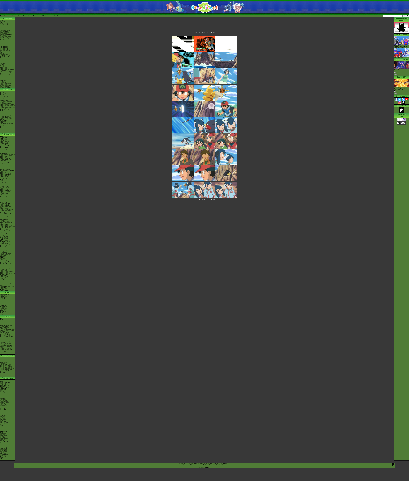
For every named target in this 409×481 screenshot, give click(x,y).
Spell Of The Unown (4, 323)
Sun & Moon (3, 168)
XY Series (2, 312)
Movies (7, 317)
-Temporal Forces (4, 407)
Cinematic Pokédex (4, 58)
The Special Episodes (5, 109)
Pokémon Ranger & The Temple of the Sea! (7, 331)
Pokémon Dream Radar (5, 203)
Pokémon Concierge (4, 126)
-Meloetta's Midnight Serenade (7, 340)
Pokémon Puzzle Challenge (6, 261)
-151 (1, 411)
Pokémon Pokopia (4, 142)
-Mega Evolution (3, 397)
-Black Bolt (2, 398)
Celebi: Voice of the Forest (6, 325)
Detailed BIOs (3, 297)
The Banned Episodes (5, 110)
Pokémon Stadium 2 (4, 260)
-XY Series (2, 417)
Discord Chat (3, 82)
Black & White (3, 201)
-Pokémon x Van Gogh (5, 74)
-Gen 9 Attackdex (4, 49)
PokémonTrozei (3, 252)
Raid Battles (3, 386)
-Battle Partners (3, 443)
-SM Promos (3, 428)
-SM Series (2, 416)
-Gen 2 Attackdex (4, 41)
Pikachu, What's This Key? (6, 373)
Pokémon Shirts (3, 79)
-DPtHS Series (3, 419)
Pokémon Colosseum (5, 243)
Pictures (399, 75)
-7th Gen (2, 66)
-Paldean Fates (3, 408)
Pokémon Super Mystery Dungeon (5, 192)
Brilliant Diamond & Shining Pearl (7, 154)
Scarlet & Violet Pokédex (43, 15)
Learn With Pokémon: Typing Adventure (6, 214)
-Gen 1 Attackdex (4, 40)
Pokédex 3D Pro (3, 212)
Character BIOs (3, 296)
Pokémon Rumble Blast (5, 210)
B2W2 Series (3, 311)
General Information (4, 294)
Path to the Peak (4, 120)
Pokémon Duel (3, 196)
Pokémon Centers (4, 68)
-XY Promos (2, 429)
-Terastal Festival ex (4, 445)
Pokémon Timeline (4, 67)
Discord (25, 15)
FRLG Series (3, 305)
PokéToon (2, 119)
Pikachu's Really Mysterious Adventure (6, 371)
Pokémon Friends (4, 143)
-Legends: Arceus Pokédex (6, 34)
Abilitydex (2, 53)
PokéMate (2, 256)
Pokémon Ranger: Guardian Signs (6, 223)
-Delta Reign (3, 389)
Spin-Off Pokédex (4, 54)
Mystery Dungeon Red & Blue (6, 251)
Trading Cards (7, 378)
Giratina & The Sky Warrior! (6, 333)
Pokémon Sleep (3, 149)
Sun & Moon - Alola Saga (5, 103)
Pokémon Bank (3, 183)
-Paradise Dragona (4, 447)
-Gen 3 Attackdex (4, 43)
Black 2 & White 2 (4, 202)
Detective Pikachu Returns (6, 150)
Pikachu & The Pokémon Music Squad (7, 375)
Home (9, 15)
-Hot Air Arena (3, 442)
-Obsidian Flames (4, 412)
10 (209, 32)
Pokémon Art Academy (5, 186)
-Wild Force (2, 452)
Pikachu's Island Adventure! (6, 366)
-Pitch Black (2, 391)
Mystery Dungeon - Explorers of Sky (7, 231)
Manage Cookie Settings (220, 463)
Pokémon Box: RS (4, 247)
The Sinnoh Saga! (4, 100)
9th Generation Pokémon (5, 85)
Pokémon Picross (4, 193)
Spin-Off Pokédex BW (5, 56)
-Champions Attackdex (5, 50)
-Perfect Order (3, 393)
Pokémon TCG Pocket (5, 151)
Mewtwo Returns (4, 324)
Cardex (1, 57)
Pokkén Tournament (4, 195)
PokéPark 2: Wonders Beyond (6, 209)
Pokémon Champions (5, 141)
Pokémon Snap (3, 269)
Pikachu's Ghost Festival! (6, 365)
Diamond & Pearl (4, 219)
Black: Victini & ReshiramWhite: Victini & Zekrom (7, 337)
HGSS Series (3, 309)
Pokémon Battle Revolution (6, 229)
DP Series (2, 307)
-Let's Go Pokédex (4, 31)
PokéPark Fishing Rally (5, 254)
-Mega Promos (3, 424)
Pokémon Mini (3, 262)
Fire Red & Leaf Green (5, 241)
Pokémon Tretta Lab (4, 204)
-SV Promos (2, 425)
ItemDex (2, 51)
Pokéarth (65, 15)
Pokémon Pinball (3, 270)
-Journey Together (4, 401)
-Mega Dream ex (4, 435)
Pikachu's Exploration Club (6, 367)
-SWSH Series (3, 415)
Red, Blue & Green (4, 266)
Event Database (3, 84)
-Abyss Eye (2, 432)
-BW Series (2, 418)
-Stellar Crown (3, 404)
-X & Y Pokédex (3, 29)
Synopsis (398, 91)
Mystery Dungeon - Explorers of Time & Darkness (7, 236)
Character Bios (3, 93)
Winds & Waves (3, 137)
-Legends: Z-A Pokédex (5, 37)
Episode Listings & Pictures (6, 91)
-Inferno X (2, 436)
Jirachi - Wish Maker (4, 327)
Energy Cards (3, 384)
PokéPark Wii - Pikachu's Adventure (5, 228)
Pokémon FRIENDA (4, 290)
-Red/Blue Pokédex (4, 23)
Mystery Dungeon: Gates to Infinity (6, 207)
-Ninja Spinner (3, 433)
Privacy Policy (209, 463)
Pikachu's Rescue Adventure (6, 359)
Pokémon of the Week (5, 62)
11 (211, 32)
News (1, 20)
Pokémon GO (3, 144)
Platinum (2, 220)
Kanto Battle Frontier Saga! (6, 99)
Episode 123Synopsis (398, 71)
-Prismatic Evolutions (4, 402)
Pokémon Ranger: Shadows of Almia (7, 234)
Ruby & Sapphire (4, 240)
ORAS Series (3, 313)
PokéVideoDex (3, 122)
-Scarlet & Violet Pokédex (5, 36)
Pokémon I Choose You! (5, 348)
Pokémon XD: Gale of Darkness (7, 244)
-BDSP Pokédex (3, 33)
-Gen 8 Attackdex (4, 48)
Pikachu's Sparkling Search (6, 369)
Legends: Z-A (3, 140)
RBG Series (2, 300)
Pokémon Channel (4, 246)
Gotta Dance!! (3, 363)
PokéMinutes (3, 121)
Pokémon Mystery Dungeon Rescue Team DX (6, 160)
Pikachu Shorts (7, 356)
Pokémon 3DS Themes (5, 282)
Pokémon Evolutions (4, 116)
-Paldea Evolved (3, 413)
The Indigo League (4, 94)
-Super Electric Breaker (5, 446)
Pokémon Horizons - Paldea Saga (7, 107)
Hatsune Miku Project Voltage (6, 71)
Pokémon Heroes (4, 326)
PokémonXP (3, 70)
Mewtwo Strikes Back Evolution (7, 350)
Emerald (2, 242)
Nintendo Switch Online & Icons (7, 286)
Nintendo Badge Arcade (5, 199)
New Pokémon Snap (4, 163)
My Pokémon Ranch (4, 237)
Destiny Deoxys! (4, 328)
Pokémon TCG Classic (5, 387)
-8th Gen (2, 65)
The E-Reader (3, 255)
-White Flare (3, 399)
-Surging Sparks (3, 403)
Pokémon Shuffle (4, 189)
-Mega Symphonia (4, 438)
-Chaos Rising (3, 392)
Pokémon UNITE (4, 147)
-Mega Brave (3, 437)
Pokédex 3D (3, 211)
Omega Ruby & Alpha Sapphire (7, 182)
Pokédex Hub (31, 15)
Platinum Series (3, 308)
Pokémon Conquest (4, 208)
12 (214, 32)
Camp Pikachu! (3, 362)
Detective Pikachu (4, 176)
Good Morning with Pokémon (6, 123)
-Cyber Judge (3, 453)
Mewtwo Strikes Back (5, 320)
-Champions (2, 63)
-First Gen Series (4, 422)
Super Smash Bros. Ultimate (6, 178)
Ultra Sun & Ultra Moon (5, 169)
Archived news (3, 21)
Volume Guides (3, 299)
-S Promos (2, 458)
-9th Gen (2, 64)
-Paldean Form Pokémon (5, 87)
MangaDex (2, 295)
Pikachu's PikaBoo (4, 361)
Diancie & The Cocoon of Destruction (5, 344)
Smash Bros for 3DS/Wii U (6, 197)
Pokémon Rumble (4, 224)
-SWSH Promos (3, 426)
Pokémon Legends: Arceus (6, 155)
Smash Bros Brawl (4, 238)
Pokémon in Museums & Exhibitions (5, 73)
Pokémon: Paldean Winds (6, 118)
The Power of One (4, 322)
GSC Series (2, 303)
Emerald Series (3, 306)
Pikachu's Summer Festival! (6, 364)
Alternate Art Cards (4, 385)
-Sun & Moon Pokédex (5, 30)
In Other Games (3, 278)
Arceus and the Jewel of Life (6, 334)
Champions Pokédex (56, 15)
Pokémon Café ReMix (5, 145)
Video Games (7, 134)
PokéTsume (2, 132)
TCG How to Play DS (5, 216)
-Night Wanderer (3, 449)
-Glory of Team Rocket (5, 441)
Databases (7, 18)
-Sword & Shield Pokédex (5, 32)
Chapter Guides (3, 298)
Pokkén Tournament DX (5, 175)
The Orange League (4, 96)
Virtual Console (3, 279)
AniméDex (2, 92)
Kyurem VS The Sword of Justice (7, 339)
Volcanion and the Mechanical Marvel (6, 347)
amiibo (1, 285)
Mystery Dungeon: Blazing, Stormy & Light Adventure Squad (7, 226)
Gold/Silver (2, 258)
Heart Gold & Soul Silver (5, 221)
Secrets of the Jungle (5, 351)
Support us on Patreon (204, 467)
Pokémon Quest (3, 177)
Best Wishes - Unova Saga (6, 101)
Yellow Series (3, 302)
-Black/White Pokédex (5, 28)
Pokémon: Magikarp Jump (6, 173)
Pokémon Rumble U (4, 205)
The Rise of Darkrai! (4, 332)
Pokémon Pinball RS (4, 249)
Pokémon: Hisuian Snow (5, 117)
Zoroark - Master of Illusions (6, 335)
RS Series (2, 304)
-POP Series (3, 430)
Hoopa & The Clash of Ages (6, 345)
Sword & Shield (3, 153)
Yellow (1, 267)
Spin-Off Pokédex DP (5, 55)
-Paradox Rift (3, 409)
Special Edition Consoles (5, 280)
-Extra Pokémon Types (5, 382)
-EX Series (2, 420)
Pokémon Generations (5, 114)
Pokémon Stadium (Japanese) (6, 271)
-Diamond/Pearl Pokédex (5, 27)
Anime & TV (7, 90)
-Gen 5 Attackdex (4, 45)
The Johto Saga (3, 97)
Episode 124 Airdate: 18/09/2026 (399, 88)
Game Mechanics (4, 60)
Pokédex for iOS (3, 217)
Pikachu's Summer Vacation (6, 358)
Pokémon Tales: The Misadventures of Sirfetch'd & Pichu (6, 129)
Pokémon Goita (3, 288)
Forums (14, 15)
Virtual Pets (2, 284)
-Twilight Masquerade (5, 406)
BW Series (2, 310)
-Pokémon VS (3, 455)
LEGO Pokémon (3, 78)
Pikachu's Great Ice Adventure (7, 368)
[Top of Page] (393, 464)
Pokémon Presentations (5, 77)
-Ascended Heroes (4, 395)
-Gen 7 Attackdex (4, 47)
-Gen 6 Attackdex (4, 46)
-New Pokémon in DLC (5, 86)
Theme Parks (3, 80)
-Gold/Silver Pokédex (4, 24)
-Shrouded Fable (3, 405)
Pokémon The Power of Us (6, 349)
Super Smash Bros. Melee (6, 263)
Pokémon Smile (3, 161)
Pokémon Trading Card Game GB (7, 273)
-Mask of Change (4, 450)
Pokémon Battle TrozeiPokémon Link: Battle (7, 185)
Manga (7, 292)
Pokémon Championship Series (7, 69)
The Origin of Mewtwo (5, 319)
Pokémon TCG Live (4, 166)
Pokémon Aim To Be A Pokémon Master (7, 106)
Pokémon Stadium (4, 272)
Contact (20, 15)
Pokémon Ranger (4, 250)
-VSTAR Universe (4, 454)
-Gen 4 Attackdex (4, 44)
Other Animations (4, 124)
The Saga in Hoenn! (4, 98)
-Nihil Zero (2, 434)
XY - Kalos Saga (3, 102)
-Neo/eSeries (3, 421)
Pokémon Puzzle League (5, 268)
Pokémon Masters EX (5, 146)
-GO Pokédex (3, 35)
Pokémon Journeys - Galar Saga (7, 104)
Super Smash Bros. (4, 274)
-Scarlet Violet (3, 414)
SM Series (2, 314)
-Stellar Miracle (3, 448)
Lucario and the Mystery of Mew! (7, 329)
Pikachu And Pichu (4, 360)
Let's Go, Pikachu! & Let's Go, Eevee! (7, 171)
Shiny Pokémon (3, 111)
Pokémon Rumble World (5, 190)
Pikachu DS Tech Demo (5, 253)
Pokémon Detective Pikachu (6, 353)
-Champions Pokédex (5, 38)
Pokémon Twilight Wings (5, 115)
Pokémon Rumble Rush (5, 174)
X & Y (1, 180)
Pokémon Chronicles (4, 108)
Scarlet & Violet (3, 139)
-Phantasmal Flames (4, 396)
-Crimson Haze (3, 451)
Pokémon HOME (4, 156)
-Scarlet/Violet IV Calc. (5, 61)
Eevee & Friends (3, 372)
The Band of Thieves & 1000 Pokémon (6, 188)
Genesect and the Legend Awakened (6, 342)
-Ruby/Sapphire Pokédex (5, 25)
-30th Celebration (4, 390)
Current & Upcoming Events (6, 83)
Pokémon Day (3, 76)
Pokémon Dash (3, 245)
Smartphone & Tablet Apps (6, 283)
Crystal (1, 259)
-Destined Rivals (3, 400)
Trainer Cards (3, 383)
